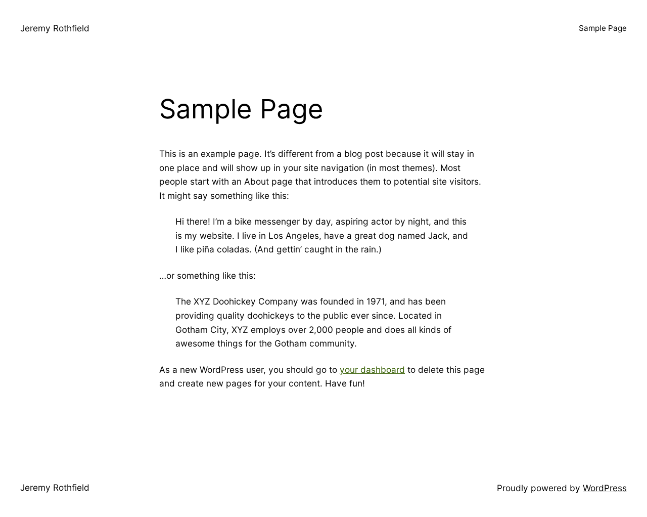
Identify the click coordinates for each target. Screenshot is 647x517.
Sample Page (603, 28)
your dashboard (372, 369)
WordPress (605, 488)
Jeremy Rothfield (54, 28)
